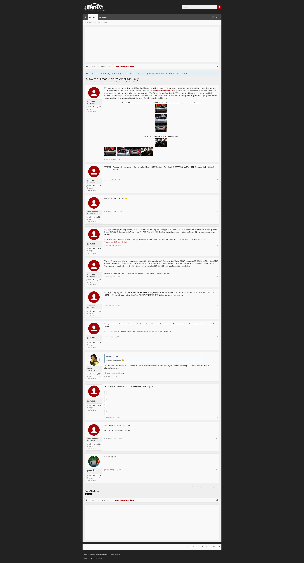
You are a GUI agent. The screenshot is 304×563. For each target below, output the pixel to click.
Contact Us (197, 547)
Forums (92, 17)
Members (103, 17)
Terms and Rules (212, 547)
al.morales (122, 82)
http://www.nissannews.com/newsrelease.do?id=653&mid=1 (149, 273)
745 (100, 478)
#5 (217, 277)
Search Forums (90, 23)
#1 (217, 159)
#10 (217, 438)
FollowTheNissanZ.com (165, 90)
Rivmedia (99, 558)
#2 (217, 180)
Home (85, 17)
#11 (217, 470)
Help (203, 547)
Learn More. (181, 73)
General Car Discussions (102, 82)
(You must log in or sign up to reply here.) (205, 487)
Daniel (89, 368)
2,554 (99, 376)
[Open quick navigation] (217, 66)
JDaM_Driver (91, 470)
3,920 (99, 219)
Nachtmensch (92, 212)
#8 (217, 376)
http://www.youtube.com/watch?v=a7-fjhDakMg (154, 331)
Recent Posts (103, 23)
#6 (217, 305)
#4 (217, 245)
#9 (217, 417)
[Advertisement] (152, 44)
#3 (217, 211)
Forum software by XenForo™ (102, 555)
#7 (217, 337)
